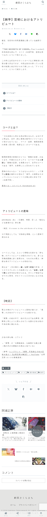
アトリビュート (10, 372)
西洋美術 (33, 372)
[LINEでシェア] (32, 34)
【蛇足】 (9, 108)
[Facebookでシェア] (21, 34)
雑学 (42, 372)
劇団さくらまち (23, 2)
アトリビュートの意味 (14, 100)
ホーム (13, 505)
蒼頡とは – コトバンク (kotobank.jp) (19, 186)
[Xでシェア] (10, 34)
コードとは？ (11, 93)
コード (23, 372)
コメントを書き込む (23, 480)
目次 (20, 86)
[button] (37, 34)
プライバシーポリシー (28, 505)
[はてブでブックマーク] (26, 34)
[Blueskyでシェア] (15, 34)
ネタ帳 (7, 368)
